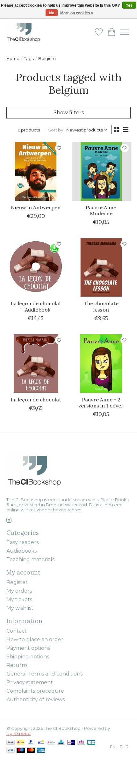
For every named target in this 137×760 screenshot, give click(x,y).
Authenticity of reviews (35, 699)
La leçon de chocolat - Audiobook (36, 306)
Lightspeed (18, 733)
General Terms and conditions (44, 674)
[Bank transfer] (10, 743)
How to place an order (34, 639)
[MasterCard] (31, 751)
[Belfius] (51, 743)
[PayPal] (31, 743)
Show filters (69, 113)
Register (17, 582)
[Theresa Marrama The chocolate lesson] (101, 267)
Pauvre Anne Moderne (101, 210)
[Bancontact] (41, 743)
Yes (129, 5)
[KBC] (61, 743)
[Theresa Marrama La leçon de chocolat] (35, 363)
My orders (19, 591)
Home (12, 58)
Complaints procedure (35, 691)
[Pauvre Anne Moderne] (101, 171)
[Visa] (10, 751)
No (51, 13)
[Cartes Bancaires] (91, 743)
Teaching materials (30, 559)
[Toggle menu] (124, 32)
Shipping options (27, 657)
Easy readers (22, 542)
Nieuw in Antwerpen (36, 207)
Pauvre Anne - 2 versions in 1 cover (101, 402)
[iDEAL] (21, 743)
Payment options (28, 648)
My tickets (19, 599)
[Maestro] (21, 751)
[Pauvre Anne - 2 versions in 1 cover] (101, 363)
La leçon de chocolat (36, 399)
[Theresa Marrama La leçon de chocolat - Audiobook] (35, 267)
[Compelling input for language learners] (30, 32)
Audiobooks (21, 551)
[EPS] (81, 743)
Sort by (55, 129)
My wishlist (19, 608)
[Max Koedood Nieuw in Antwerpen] (35, 171)
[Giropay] (71, 743)
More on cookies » (76, 13)
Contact (16, 631)
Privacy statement (29, 682)
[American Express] (41, 751)
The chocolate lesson (101, 306)
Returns (16, 665)
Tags (29, 58)
